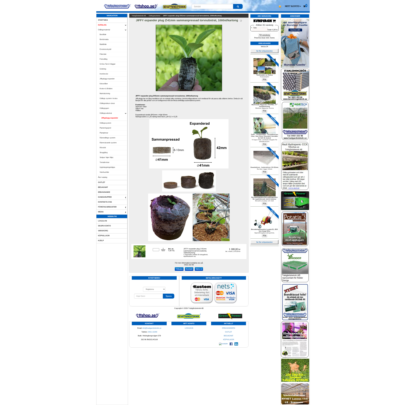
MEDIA (101, 212)
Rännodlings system (107, 138)
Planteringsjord (105, 128)
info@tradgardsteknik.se (151, 328)
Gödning (103, 69)
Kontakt (189, 269)
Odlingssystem (105, 123)
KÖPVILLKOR (104, 236)
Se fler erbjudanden (264, 51)
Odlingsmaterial (104, 30)
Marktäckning (105, 93)
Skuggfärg (104, 152)
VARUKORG (103, 231)
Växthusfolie (104, 172)
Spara (169, 296)
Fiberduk (103, 54)
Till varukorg (264, 35)
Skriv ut (199, 269)
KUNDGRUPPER (105, 197)
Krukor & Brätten (106, 88)
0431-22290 (152, 332)
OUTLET (101, 182)
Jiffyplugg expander (107, 79)
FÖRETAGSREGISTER (107, 207)
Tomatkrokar (104, 162)
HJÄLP (101, 240)
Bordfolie (103, 34)
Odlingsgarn (104, 108)
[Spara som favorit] (241, 20)
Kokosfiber (104, 84)
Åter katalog (102, 177)
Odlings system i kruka (108, 98)
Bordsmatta (104, 39)
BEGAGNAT (103, 187)
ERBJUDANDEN (228, 328)
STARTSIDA (103, 20)
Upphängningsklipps (107, 167)
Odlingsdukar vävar (107, 103)
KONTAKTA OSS (105, 202)
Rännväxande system (108, 143)
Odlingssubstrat (106, 113)
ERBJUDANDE (104, 192)
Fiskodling (103, 59)
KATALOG (102, 25)
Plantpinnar (104, 133)
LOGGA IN (102, 221)
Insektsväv (104, 74)
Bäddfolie (103, 44)
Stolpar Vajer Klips (106, 157)
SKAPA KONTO (104, 226)
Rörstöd (103, 147)
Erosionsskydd (105, 49)
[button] (293, 6)
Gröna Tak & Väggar (107, 64)
